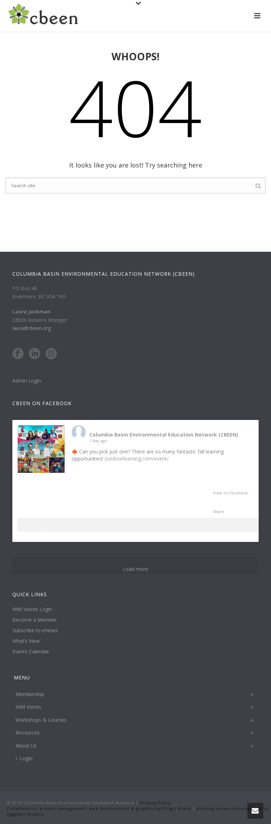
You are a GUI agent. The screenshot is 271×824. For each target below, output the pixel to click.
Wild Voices (28, 706)
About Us (26, 745)
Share (218, 511)
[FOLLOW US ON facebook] (18, 354)
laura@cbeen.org (31, 328)
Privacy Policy (155, 802)
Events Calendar (30, 651)
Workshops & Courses (41, 719)
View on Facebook (231, 492)
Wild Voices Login (32, 609)
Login (26, 758)
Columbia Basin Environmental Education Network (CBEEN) (163, 434)
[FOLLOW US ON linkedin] (34, 354)
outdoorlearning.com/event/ (136, 458)
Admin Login (26, 380)
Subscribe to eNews (35, 630)
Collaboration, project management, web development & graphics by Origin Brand (99, 808)
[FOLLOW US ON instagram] (51, 354)
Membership (30, 694)
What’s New (26, 641)
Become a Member (34, 620)
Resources (28, 732)
